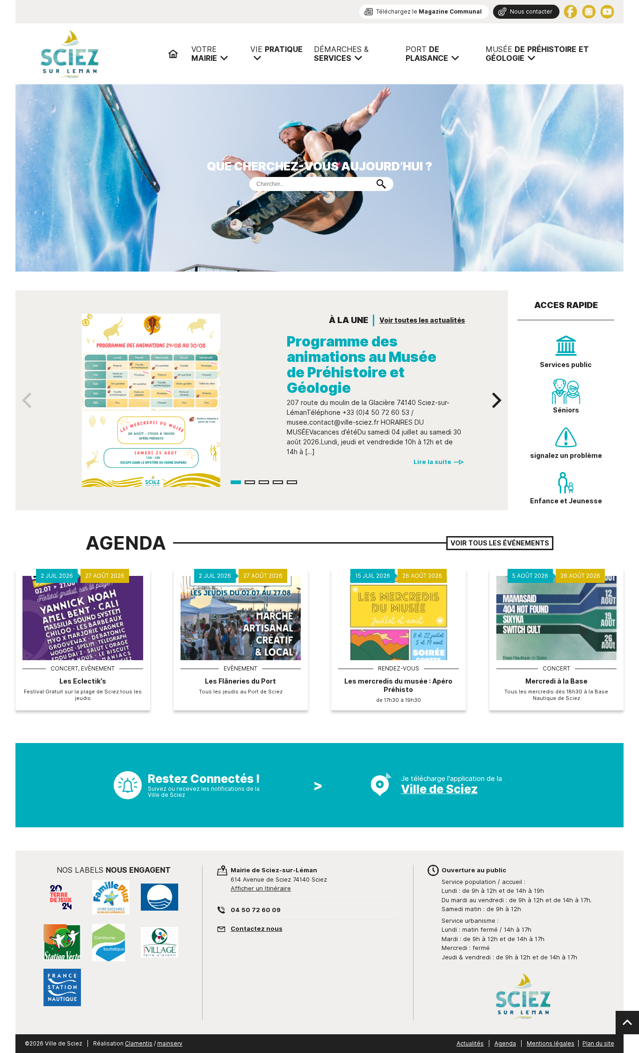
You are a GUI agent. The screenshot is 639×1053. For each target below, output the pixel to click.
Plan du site (598, 1043)
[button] (236, 482)
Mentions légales (550, 1043)
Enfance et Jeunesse (566, 501)
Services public (566, 364)
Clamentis (138, 1043)
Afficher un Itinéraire (261, 888)
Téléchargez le (429, 11)
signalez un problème (566, 455)
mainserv (169, 1043)
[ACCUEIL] (173, 54)
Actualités (470, 1043)
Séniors (566, 410)
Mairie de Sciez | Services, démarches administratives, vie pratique (99, 54)
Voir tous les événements (499, 543)
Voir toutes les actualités (422, 320)
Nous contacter (531, 11)
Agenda (505, 1043)
